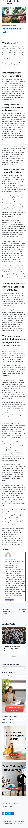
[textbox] (7, 722)
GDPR (10, 803)
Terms (21, 803)
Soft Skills (14, 25)
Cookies (5, 803)
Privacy (16, 803)
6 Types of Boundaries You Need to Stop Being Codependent (13, 649)
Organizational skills (22, 609)
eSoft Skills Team (10, 559)
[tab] (12, 656)
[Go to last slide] (4, 641)
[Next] (24, 641)
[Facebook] (12, 813)
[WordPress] (6, 813)
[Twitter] (9, 813)
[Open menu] (24, 2)
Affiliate (11, 806)
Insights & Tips (6, 25)
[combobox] (7, 722)
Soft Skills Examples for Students (6, 610)
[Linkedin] (3, 813)
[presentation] (14, 635)
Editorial (5, 806)
